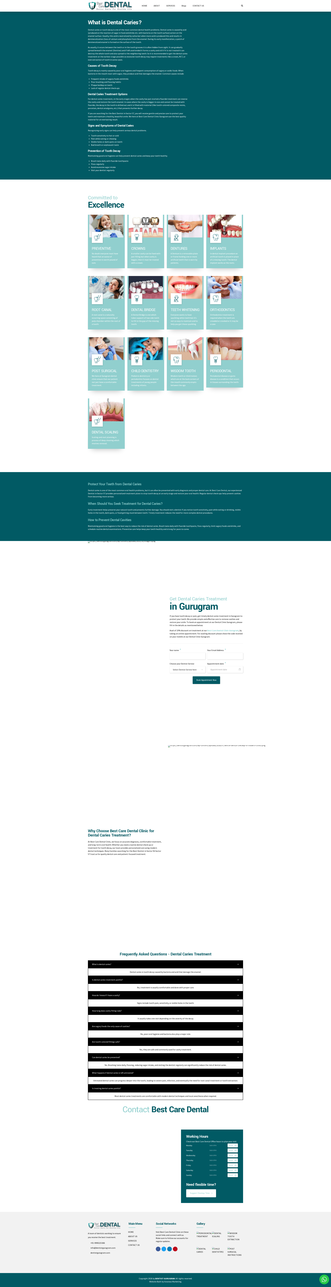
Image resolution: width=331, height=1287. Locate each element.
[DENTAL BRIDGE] (146, 287)
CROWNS (138, 248)
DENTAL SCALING (105, 432)
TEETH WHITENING (185, 309)
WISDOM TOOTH (183, 371)
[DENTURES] (185, 226)
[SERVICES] (225, 226)
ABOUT (157, 6)
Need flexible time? (201, 1184)
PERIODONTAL (221, 371)
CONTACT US (198, 6)
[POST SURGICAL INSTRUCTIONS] (106, 348)
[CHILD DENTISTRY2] (146, 348)
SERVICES (170, 6)
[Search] (242, 6)
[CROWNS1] (146, 226)
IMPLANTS (218, 248)
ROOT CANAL (102, 309)
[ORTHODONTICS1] (225, 287)
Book (231, 1145)
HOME (144, 6)
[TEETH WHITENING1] (185, 287)
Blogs (184, 6)
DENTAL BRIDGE (143, 309)
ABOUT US (132, 1236)
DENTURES (179, 248)
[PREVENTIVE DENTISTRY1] (106, 226)
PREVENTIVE (101, 248)
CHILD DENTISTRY (145, 371)
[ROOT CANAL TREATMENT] (106, 287)
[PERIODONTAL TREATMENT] (225, 348)
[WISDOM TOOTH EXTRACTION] (185, 348)
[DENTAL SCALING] (106, 409)
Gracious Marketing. (173, 1281)
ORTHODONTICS (222, 309)
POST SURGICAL (104, 371)
